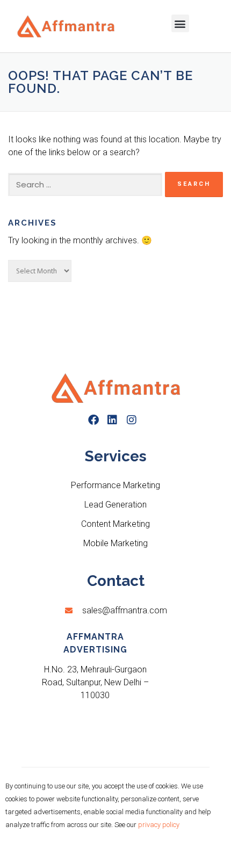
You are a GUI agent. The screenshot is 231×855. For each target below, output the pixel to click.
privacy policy (158, 825)
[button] (180, 23)
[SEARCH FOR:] (85, 185)
